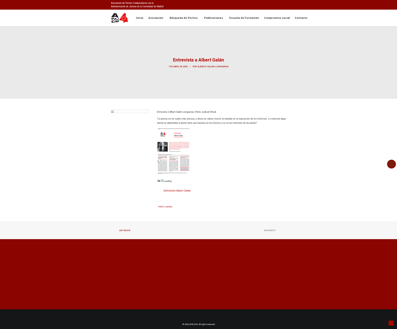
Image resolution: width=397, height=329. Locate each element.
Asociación (155, 17)
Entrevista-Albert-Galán (177, 190)
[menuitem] (269, 4)
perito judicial (165, 207)
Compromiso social (277, 17)
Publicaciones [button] (213, 17)
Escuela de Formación (244, 17)
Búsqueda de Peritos (184, 17)
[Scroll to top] (391, 323)
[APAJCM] (119, 17)
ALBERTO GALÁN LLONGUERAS (212, 66)
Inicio (139, 17)
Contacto (301, 17)
